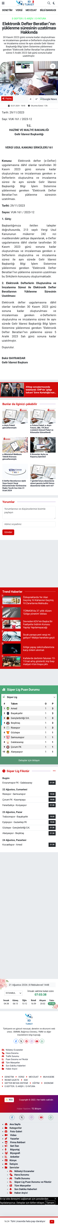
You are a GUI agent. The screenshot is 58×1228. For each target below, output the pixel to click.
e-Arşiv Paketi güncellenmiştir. (9, 426)
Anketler (14, 1156)
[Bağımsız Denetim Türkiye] (25, 3)
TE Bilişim (36, 1108)
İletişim (14, 1164)
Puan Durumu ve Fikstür (17, 1059)
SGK (26, 1080)
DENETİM (7, 10)
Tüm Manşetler (13, 1062)
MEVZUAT (31, 10)
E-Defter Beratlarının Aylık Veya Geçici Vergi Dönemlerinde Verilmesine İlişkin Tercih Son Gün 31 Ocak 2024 (14, 485)
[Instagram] (31, 1041)
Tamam (50, 1202)
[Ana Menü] (3, 3)
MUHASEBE (48, 1077)
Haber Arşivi (11, 1069)
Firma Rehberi (17, 1142)
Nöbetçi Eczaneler (14, 1050)
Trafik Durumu (12, 1056)
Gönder (8, 532)
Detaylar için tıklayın (29, 760)
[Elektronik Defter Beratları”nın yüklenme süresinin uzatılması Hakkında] (29, 78)
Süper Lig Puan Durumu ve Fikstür (32, 1181)
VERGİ (19, 10)
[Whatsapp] (42, 1041)
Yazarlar (14, 1138)
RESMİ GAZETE (12, 1080)
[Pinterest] (26, 1041)
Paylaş (8, 98)
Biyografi (15, 1153)
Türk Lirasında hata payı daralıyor (27, 1221)
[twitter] (21, 1117)
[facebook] (12, 1117)
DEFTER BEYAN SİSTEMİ (16, 1083)
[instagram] (31, 1117)
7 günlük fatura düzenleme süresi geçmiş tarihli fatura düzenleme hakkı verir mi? (42, 483)
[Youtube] (36, 1041)
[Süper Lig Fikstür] (54, 771)
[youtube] (41, 1117)
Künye (13, 1160)
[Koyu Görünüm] (54, 3)
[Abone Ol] (48, 99)
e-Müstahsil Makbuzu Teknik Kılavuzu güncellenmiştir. (12, 456)
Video (13, 1135)
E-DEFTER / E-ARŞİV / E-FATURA (29, 18)
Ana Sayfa (15, 1124)
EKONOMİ (48, 1083)
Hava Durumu (12, 1053)
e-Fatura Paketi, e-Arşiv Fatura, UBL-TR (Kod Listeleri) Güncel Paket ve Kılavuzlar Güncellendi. (41, 428)
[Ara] (49, 3)
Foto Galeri (16, 1131)
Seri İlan (14, 1145)
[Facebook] (16, 1041)
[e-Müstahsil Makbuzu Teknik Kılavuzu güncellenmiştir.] (15, 444)
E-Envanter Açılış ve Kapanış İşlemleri (39, 455)
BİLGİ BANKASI (48, 10)
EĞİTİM (36, 1083)
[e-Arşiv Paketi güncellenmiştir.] (15, 415)
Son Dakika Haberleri (16, 1065)
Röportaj (14, 1149)
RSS (10, 1099)
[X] (21, 1041)
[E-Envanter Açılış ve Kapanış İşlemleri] (43, 444)
